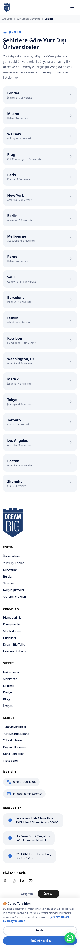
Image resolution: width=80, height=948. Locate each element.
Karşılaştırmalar (13, 590)
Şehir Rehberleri (13, 754)
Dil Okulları (10, 569)
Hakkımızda (11, 672)
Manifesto (10, 679)
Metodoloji (10, 760)
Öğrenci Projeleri (14, 596)
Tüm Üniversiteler (14, 727)
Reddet (40, 930)
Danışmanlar (11, 624)
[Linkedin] (22, 881)
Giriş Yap (27, 894)
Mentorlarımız (12, 631)
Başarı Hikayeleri (14, 747)
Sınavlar (8, 583)
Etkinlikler (9, 638)
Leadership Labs (14, 651)
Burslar (8, 576)
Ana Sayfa (7, 18)
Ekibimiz (8, 686)
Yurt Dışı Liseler (13, 563)
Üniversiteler (11, 556)
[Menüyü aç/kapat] (72, 7)
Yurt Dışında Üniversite (28, 18)
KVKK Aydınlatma (14, 921)
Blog (6, 699)
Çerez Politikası (59, 917)
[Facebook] (5, 881)
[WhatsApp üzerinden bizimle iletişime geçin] (69, 937)
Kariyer (8, 692)
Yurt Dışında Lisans (16, 733)
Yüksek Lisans (12, 740)
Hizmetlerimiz (12, 617)
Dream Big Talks (14, 644)
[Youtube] (31, 881)
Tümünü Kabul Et (40, 940)
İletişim (8, 706)
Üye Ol (48, 894)
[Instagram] (14, 881)
